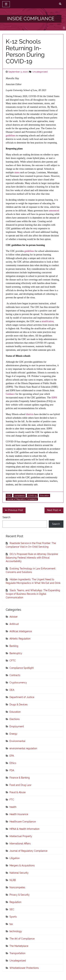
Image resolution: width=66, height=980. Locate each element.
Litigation (14, 858)
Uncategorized (40, 71)
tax (11, 924)
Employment (16, 726)
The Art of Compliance (22, 938)
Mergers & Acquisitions (22, 865)
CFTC (12, 660)
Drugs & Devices (18, 704)
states (16, 172)
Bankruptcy (15, 653)
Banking (13, 646)
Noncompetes (17, 887)
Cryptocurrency (18, 682)
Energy (13, 733)
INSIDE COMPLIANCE (30, 18)
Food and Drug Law (20, 785)
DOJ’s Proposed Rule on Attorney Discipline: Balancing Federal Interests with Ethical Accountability (32, 558)
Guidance (10, 394)
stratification (48, 321)
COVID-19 (32, 496)
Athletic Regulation (19, 638)
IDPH (54, 397)
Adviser (13, 616)
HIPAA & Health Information (24, 829)
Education (44, 496)
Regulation (15, 902)
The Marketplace (18, 946)
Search (6, 517)
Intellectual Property (20, 836)
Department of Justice (21, 697)
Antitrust (14, 624)
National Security (19, 872)
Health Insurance (18, 814)
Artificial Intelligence (20, 631)
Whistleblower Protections (24, 968)
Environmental (17, 741)
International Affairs (20, 843)
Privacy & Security (19, 894)
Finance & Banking (19, 777)
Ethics (12, 763)
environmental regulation (23, 748)
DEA (11, 690)
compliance (20, 496)
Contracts (14, 675)
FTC (11, 799)
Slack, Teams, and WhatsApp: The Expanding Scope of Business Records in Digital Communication (33, 594)
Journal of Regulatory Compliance (22, 499)
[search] (60, 4)
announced (54, 210)
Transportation (17, 953)
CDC (9, 496)
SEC (11, 909)
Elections (14, 719)
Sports (13, 916)
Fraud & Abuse (17, 792)
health (12, 807)
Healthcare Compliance (22, 821)
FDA (11, 770)
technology (15, 931)
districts (30, 414)
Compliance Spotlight (21, 668)
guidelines (10, 135)
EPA (11, 755)
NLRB (12, 880)
